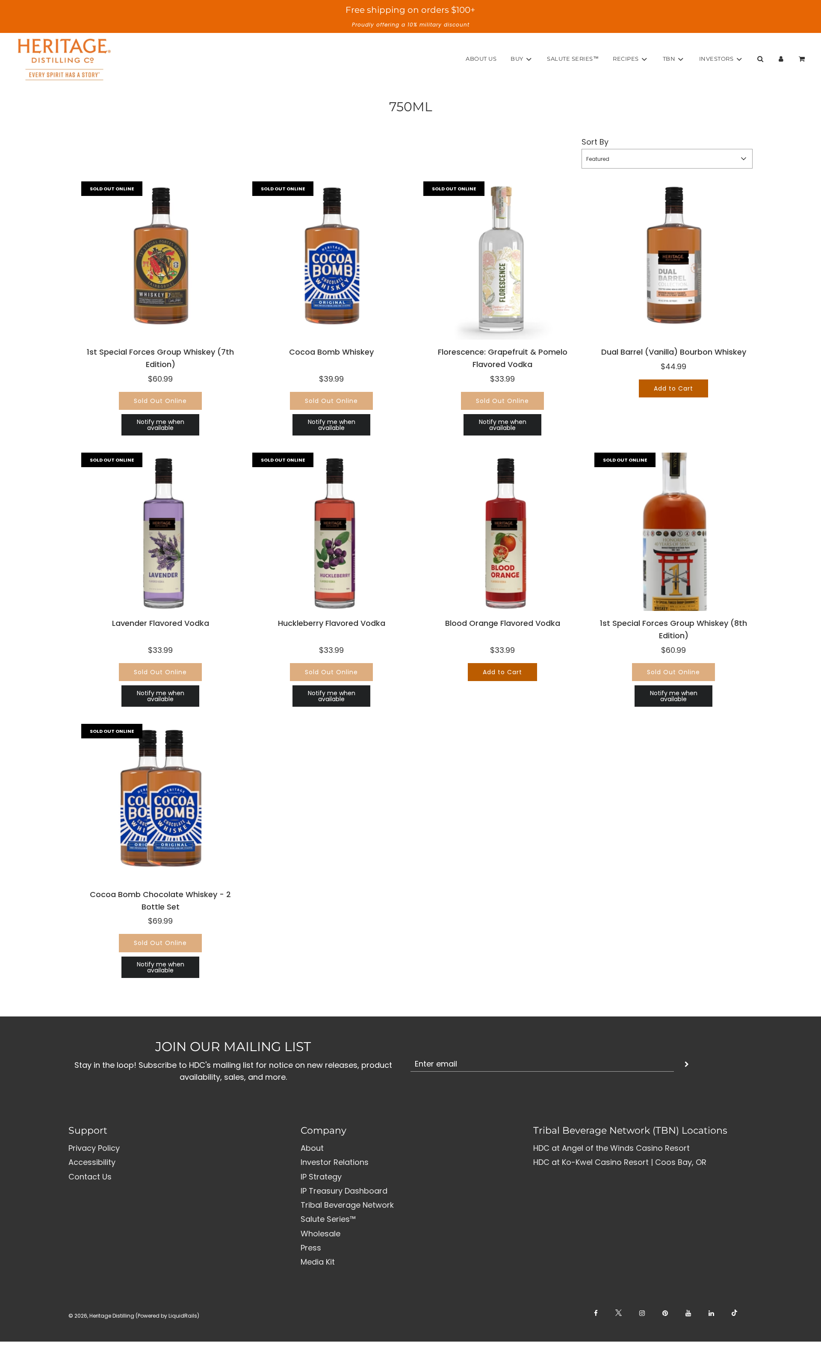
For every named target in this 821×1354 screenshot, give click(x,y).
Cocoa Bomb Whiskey (331, 352)
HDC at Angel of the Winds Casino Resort (611, 1148)
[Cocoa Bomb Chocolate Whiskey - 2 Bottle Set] (160, 803)
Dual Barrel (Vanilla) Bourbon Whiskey (673, 352)
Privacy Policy (94, 1148)
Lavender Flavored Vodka (160, 623)
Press (311, 1247)
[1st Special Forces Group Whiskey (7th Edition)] (160, 260)
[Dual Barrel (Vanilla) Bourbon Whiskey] (673, 260)
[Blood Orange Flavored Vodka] (502, 532)
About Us (481, 58)
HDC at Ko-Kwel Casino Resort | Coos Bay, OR (619, 1162)
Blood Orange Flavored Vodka (502, 623)
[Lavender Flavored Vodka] (160, 532)
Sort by (595, 141)
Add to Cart (673, 388)
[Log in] (781, 59)
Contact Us (90, 1176)
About (312, 1148)
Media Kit (318, 1261)
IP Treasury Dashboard (344, 1190)
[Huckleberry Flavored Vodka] (331, 532)
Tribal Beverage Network (347, 1205)
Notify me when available (160, 425)
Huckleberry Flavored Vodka (331, 623)
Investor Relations (335, 1162)
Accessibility (91, 1162)
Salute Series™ (573, 58)
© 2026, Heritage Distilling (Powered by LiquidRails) (133, 1315)
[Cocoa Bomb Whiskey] (331, 260)
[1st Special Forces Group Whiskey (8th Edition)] (673, 532)
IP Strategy (321, 1176)
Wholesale (320, 1233)
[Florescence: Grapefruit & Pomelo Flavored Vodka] (502, 260)
